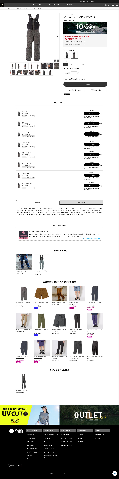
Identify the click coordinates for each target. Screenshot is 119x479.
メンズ (27, 8)
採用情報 (80, 442)
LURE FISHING (54, 5)
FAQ (28, 459)
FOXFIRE (69, 5)
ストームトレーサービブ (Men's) (41, 271)
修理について (30, 445)
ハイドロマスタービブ (21, 271)
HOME (9, 8)
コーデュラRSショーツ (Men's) (41, 303)
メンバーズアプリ (48, 445)
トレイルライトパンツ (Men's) (94, 303)
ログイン (97, 438)
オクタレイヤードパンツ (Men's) (23, 303)
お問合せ (29, 455)
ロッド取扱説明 (31, 438)
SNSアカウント (65, 435)
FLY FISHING (37, 5)
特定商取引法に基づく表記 (51, 456)
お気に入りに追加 (96, 90)
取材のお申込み (99, 435)
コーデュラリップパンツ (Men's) (41, 330)
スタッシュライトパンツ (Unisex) (95, 330)
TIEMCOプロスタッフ (67, 442)
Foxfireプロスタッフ (66, 445)
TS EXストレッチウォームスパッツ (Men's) (76, 330)
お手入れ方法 (31, 442)
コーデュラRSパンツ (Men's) (59, 302)
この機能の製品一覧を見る (92, 238)
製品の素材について (32, 448)
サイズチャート (48, 442)
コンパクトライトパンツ (22, 356)
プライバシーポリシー (50, 452)
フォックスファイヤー (18, 8)
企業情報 (80, 435)
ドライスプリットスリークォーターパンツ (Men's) (76, 357)
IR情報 (80, 438)
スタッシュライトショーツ (40, 356)
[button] (11, 36)
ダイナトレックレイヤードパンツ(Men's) (59, 357)
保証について (30, 435)
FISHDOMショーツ (74, 302)
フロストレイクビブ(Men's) (23, 390)
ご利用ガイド (47, 438)
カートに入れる (85, 84)
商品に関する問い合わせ (75, 90)
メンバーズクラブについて (51, 435)
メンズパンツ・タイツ (36, 8)
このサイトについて (49, 448)
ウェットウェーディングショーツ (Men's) (59, 330)
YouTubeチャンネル (66, 438)
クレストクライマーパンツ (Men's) (95, 357)
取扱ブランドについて (33, 452)
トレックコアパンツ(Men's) (23, 329)
